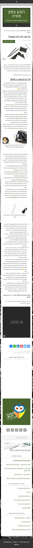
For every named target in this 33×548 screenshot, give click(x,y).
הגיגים (22, 351)
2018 (26, 353)
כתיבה (25, 170)
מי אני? (28, 492)
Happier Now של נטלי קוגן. (12, 197)
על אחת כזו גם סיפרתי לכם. (16, 232)
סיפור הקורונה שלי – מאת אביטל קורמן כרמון (18, 464)
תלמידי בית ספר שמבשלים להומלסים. (15, 175)
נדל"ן (6, 168)
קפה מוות (24, 87)
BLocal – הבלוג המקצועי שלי (22, 518)
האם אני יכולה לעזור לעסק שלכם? (21, 529)
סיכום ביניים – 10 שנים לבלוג (22, 474)
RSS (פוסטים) (26, 508)
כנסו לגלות (16, 170)
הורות (15, 168)
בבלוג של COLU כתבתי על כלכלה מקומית (15, 179)
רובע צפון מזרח (16, 14)
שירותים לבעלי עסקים (24, 496)
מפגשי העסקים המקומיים (20, 116)
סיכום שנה (14, 353)
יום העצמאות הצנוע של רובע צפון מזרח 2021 (18, 478)
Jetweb (16, 544)
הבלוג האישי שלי (25, 522)
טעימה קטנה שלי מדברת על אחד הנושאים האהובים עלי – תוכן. (15, 127)
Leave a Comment (9, 41)
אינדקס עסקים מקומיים (24, 488)
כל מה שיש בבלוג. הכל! (24, 504)
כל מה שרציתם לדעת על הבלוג (22, 500)
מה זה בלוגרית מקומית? (24, 526)
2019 (29, 353)
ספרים (11, 168)
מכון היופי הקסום (14, 85)
